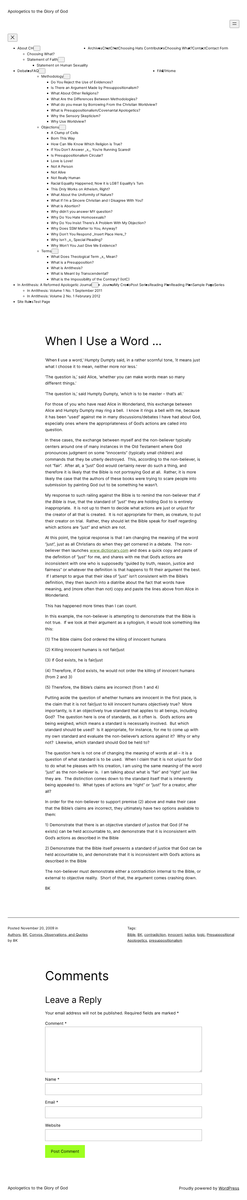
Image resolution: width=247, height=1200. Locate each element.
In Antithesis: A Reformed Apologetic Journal (54, 285)
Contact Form (217, 48)
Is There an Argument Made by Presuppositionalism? (94, 88)
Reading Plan (160, 285)
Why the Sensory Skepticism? (75, 116)
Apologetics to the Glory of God (38, 11)
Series (219, 285)
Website (53, 1125)
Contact (199, 48)
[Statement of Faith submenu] (61, 59)
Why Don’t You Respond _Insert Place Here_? (88, 234)
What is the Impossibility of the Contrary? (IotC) (90, 279)
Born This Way (63, 138)
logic (201, 935)
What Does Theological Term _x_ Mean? (84, 256)
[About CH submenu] (37, 48)
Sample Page (203, 285)
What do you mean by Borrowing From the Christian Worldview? (104, 104)
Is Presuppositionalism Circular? (77, 155)
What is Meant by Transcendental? (79, 273)
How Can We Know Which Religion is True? (86, 144)
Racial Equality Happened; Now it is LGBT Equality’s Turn (97, 183)
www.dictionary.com (109, 550)
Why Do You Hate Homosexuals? (78, 217)
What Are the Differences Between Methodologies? (94, 99)
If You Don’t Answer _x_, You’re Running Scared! (90, 149)
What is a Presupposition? (72, 262)
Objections (50, 127)
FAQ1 (161, 71)
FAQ (35, 71)
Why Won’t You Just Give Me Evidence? (84, 245)
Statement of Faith (42, 59)
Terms (46, 251)
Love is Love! (62, 161)
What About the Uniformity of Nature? (82, 195)
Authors (14, 935)
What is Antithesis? (66, 268)
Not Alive (58, 172)
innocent (175, 935)
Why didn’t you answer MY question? (81, 211)
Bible (131, 935)
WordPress (229, 1188)
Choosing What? (41, 54)
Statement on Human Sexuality (62, 65)
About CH (25, 48)
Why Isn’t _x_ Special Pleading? (76, 240)
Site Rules (25, 302)
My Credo (122, 285)
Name (52, 1079)
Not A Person (62, 166)
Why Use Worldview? (68, 121)
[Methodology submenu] (66, 76)
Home (171, 71)
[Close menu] (12, 38)
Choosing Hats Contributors (141, 48)
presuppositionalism (165, 940)
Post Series (140, 285)
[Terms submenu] (55, 251)
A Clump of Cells (64, 133)
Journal (108, 285)
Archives (95, 48)
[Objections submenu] (62, 127)
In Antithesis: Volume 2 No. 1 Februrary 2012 (63, 296)
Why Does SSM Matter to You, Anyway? (84, 228)
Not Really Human (65, 178)
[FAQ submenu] (42, 70)
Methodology (52, 76)
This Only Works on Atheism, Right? (80, 189)
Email (51, 1102)
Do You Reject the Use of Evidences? (82, 82)
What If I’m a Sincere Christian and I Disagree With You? (97, 200)
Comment (56, 1023)
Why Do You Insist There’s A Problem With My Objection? (98, 223)
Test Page (42, 302)
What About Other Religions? (74, 93)
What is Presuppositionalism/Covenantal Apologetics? (95, 110)
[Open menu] (234, 24)
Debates (24, 71)
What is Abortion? (65, 206)
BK (25, 935)
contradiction (155, 935)
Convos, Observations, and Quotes (58, 935)
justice (190, 935)
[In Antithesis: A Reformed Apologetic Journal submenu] (95, 284)
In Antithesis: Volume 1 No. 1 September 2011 (64, 290)
